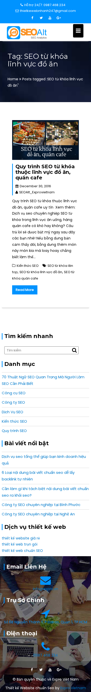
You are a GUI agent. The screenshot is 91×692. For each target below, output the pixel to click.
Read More (25, 289)
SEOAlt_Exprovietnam (37, 192)
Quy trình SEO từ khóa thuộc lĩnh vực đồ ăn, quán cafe (45, 172)
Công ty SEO (13, 402)
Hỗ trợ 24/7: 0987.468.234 (44, 5)
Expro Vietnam (73, 687)
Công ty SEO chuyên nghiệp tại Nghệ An (38, 514)
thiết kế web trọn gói (19, 544)
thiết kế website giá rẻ (21, 538)
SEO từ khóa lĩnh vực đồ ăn (40, 272)
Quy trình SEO (14, 430)
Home (13, 79)
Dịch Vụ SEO (12, 412)
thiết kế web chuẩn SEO (22, 550)
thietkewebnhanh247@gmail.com (48, 10)
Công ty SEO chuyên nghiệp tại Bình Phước (41, 504)
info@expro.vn (45, 588)
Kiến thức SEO (28, 265)
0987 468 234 (45, 655)
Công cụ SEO (14, 393)
